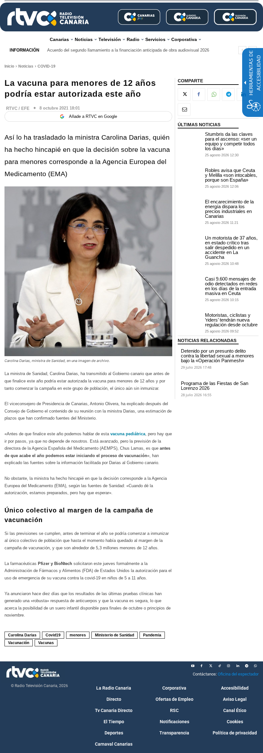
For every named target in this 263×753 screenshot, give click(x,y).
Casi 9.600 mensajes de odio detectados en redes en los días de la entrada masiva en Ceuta (231, 286)
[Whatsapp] (256, 666)
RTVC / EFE (18, 108)
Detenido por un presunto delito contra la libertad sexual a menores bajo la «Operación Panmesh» (217, 355)
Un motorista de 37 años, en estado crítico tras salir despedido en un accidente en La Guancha (231, 247)
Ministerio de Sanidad (114, 635)
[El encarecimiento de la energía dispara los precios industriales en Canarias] (190, 207)
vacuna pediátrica (127, 433)
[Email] (184, 109)
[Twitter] (211, 666)
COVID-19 (46, 66)
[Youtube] (193, 666)
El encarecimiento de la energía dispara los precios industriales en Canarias (229, 209)
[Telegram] (228, 94)
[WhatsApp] (213, 94)
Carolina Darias (22, 635)
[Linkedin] (238, 666)
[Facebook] (198, 94)
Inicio (9, 66)
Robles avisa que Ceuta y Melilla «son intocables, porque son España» (231, 175)
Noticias (25, 66)
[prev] (242, 50)
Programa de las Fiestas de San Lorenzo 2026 (214, 386)
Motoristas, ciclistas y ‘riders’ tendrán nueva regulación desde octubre (231, 319)
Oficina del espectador (238, 674)
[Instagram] (229, 666)
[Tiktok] (220, 666)
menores (78, 635)
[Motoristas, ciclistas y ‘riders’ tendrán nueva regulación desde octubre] (190, 321)
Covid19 (53, 635)
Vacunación (18, 643)
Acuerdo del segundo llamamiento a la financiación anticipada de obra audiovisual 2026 (128, 50)
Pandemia (152, 635)
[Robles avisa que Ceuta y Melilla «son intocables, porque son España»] (190, 176)
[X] (184, 94)
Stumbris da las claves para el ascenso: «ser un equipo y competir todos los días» (231, 141)
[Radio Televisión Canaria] (48, 17)
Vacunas (46, 643)
